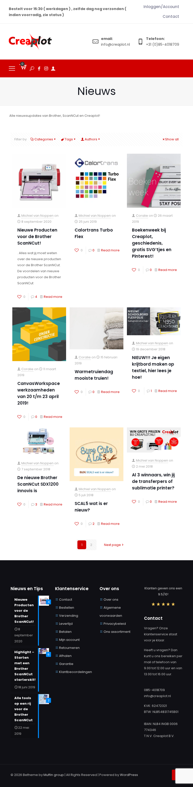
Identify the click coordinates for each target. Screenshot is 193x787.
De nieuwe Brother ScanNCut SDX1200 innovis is (38, 484)
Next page (112, 544)
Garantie (66, 663)
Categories (43, 139)
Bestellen (66, 607)
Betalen (65, 631)
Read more (53, 296)
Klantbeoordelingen (75, 671)
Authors (91, 139)
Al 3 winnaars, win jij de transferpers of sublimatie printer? (153, 481)
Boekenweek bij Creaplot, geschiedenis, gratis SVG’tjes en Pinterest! (151, 243)
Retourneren (69, 647)
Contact (65, 599)
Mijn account (69, 639)
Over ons (111, 599)
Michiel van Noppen (37, 215)
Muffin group (53, 774)
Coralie (142, 215)
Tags (69, 139)
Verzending (68, 615)
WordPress (129, 774)
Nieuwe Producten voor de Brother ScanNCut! (37, 236)
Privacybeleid (115, 623)
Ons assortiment (117, 631)
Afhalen (65, 655)
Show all (172, 139)
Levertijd (66, 623)
